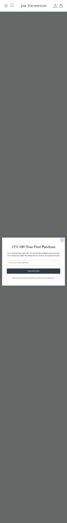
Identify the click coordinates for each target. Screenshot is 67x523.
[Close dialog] (62, 240)
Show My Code (33, 271)
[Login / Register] (55, 6)
